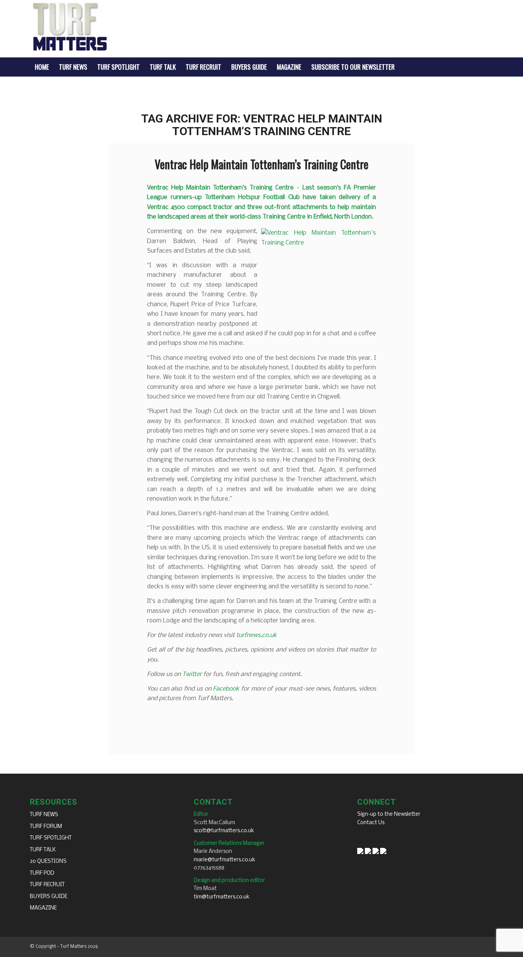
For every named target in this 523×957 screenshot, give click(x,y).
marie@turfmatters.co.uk (224, 860)
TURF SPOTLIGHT (51, 838)
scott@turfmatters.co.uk (224, 831)
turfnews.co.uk (256, 635)
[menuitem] (42, 67)
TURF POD (42, 873)
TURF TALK (43, 850)
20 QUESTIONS (48, 861)
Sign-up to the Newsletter (388, 814)
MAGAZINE (43, 908)
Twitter (192, 674)
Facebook (226, 689)
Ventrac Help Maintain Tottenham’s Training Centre (261, 164)
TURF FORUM (46, 827)
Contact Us (370, 823)
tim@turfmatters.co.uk (222, 897)
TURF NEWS (44, 815)
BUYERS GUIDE (48, 897)
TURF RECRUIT (47, 885)
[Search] (488, 67)
